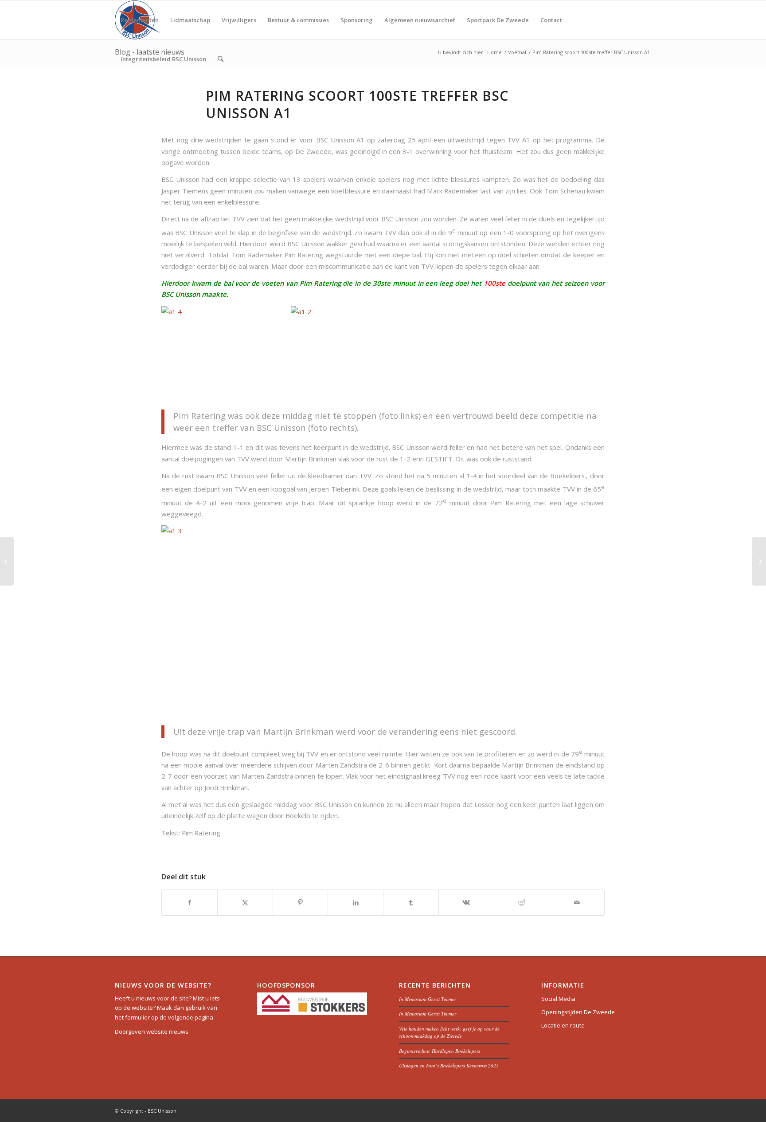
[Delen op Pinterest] (300, 902)
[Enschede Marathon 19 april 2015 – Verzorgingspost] (7, 561)
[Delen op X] (245, 902)
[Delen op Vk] (466, 902)
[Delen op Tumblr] (410, 902)
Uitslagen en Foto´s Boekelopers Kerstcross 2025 (449, 1065)
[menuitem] (139, 19)
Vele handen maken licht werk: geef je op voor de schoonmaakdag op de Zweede (449, 1032)
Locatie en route (563, 1025)
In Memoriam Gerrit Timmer (427, 999)
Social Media (558, 999)
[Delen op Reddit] (521, 902)
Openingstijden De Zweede (578, 1012)
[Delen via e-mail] (576, 902)
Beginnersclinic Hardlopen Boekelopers (439, 1050)
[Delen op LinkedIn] (355, 902)
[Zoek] (220, 59)
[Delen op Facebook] (189, 902)
